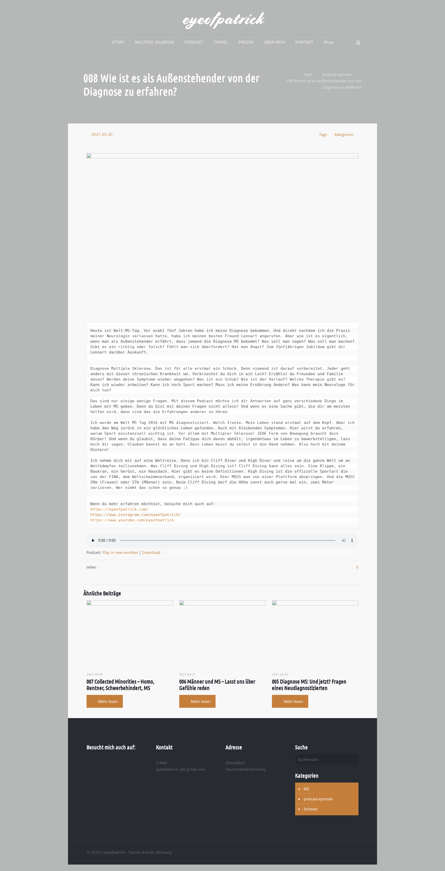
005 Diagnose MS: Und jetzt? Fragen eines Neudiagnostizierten (309, 684)
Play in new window (120, 552)
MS (306, 788)
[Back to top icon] (356, 850)
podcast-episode (337, 74)
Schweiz (311, 808)
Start (308, 74)
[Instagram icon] (347, 852)
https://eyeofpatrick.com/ (119, 509)
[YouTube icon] (342, 852)
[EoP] (222, 20)
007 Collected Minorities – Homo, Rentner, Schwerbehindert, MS (120, 684)
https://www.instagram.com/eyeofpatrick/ (135, 514)
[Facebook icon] (337, 852)
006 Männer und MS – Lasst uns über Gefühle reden (217, 684)
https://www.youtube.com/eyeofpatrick (132, 520)
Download (151, 552)
